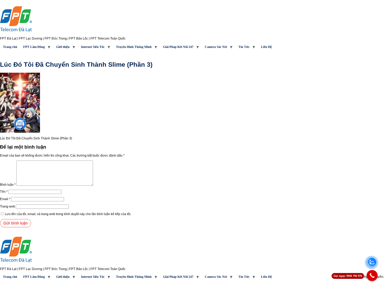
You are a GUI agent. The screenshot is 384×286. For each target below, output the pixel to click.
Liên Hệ (266, 47)
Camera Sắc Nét (216, 47)
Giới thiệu (63, 47)
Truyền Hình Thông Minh (134, 47)
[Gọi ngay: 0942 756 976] (372, 275)
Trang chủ (10, 47)
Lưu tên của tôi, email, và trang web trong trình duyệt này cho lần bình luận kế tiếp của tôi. (68, 214)
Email (5, 199)
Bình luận (8, 184)
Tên (4, 191)
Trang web (7, 206)
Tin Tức (244, 47)
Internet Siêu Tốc (93, 47)
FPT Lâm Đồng (34, 47)
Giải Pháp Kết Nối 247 (178, 47)
